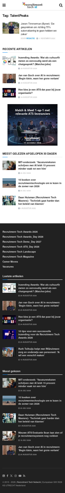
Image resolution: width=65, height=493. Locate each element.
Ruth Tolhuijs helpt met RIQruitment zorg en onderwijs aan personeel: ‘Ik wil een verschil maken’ (39, 352)
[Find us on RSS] (24, 476)
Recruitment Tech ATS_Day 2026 (20, 246)
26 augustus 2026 (28, 295)
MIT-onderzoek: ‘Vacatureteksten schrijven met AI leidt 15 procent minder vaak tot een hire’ (37, 165)
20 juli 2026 (25, 190)
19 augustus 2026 (28, 360)
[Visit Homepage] (32, 5)
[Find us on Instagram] (15, 476)
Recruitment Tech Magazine (18, 256)
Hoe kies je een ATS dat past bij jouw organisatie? (39, 91)
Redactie (30, 38)
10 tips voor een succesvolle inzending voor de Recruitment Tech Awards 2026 (39, 334)
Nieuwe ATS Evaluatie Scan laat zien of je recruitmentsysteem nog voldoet (40, 434)
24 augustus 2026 (28, 324)
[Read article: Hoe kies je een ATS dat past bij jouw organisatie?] (9, 92)
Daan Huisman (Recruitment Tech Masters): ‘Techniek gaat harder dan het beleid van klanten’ (38, 200)
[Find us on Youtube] (20, 476)
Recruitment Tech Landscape (19, 251)
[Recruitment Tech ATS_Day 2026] (33, 124)
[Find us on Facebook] (7, 476)
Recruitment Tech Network (29, 482)
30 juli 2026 (25, 173)
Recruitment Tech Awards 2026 (20, 231)
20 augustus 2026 (28, 342)
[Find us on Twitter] (11, 476)
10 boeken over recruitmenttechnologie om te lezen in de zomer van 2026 (40, 183)
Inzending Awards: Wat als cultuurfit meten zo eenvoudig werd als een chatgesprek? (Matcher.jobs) (39, 61)
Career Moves (10, 261)
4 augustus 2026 (28, 208)
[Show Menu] (4, 5)
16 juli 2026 (25, 440)
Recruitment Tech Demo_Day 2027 (21, 241)
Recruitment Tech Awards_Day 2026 (22, 236)
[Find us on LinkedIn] (3, 476)
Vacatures (8, 266)
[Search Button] (60, 5)
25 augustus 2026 (28, 310)
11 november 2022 (46, 38)
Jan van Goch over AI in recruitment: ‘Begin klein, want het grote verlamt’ (39, 77)
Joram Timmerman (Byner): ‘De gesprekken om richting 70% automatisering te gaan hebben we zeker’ (38, 29)
